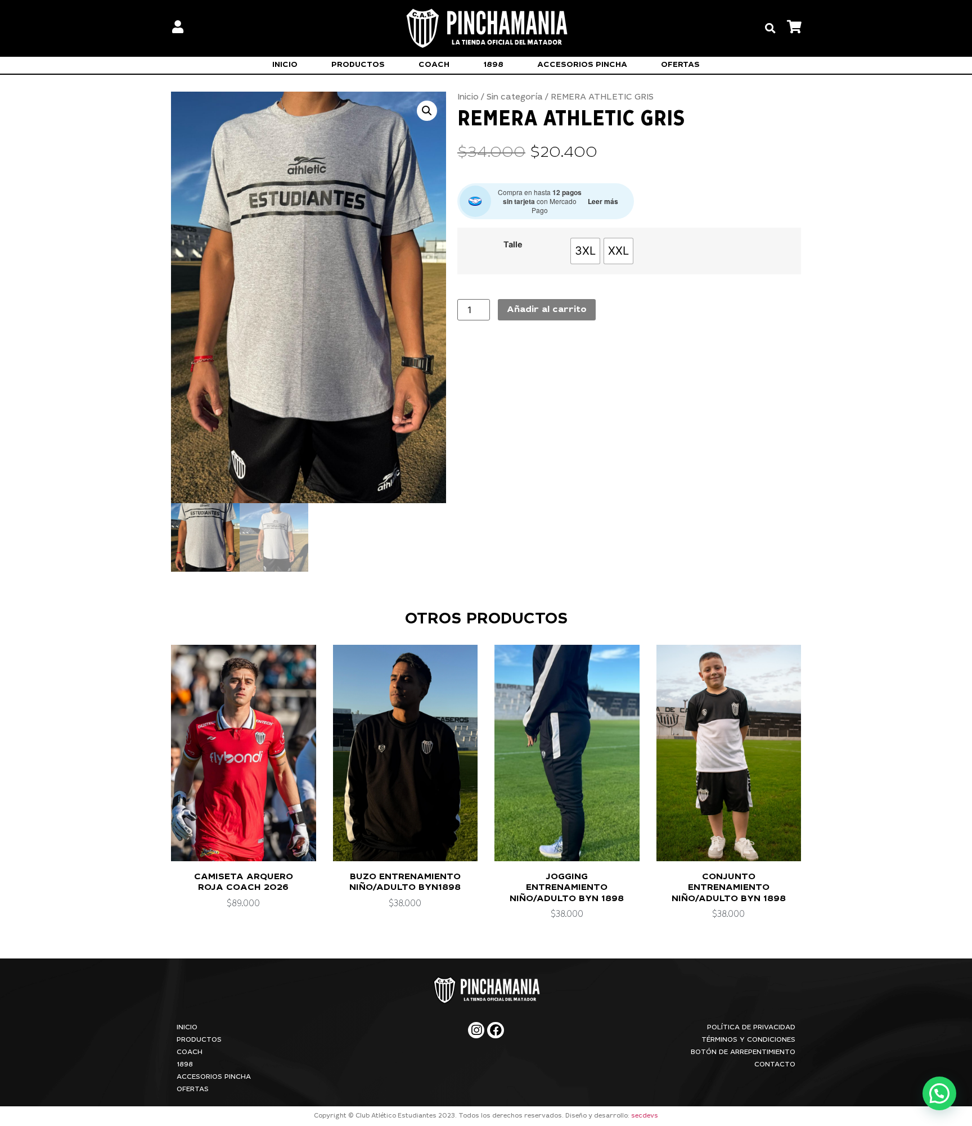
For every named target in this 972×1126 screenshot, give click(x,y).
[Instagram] (476, 1030)
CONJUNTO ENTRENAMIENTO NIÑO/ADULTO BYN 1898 (729, 887)
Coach (433, 65)
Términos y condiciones (748, 1040)
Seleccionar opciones (243, 852)
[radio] (585, 251)
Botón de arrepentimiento (743, 1052)
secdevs (644, 1116)
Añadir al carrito (547, 309)
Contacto (774, 1064)
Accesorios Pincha (582, 65)
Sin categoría (515, 97)
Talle (513, 244)
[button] (770, 28)
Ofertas (680, 65)
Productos (358, 65)
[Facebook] (495, 1030)
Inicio (285, 65)
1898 (493, 65)
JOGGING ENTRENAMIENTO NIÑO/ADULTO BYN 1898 (567, 887)
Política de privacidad (751, 1027)
